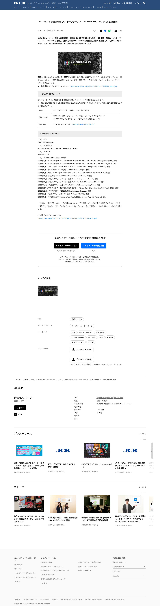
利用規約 (55, 600)
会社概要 (17, 600)
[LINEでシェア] (109, 30)
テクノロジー (24, 7)
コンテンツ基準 (45, 600)
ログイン (137, 3)
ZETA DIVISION (78, 337)
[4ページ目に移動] (144, 439)
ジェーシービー (85, 332)
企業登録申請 (127, 3)
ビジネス (98, 7)
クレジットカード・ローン (82, 326)
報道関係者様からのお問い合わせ (71, 600)
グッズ (90, 342)
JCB (73, 332)
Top (15, 7)
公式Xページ (117, 572)
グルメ (106, 7)
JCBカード (100, 332)
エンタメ (51, 7)
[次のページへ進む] (152, 451)
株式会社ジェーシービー (46, 379)
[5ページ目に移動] (145, 439)
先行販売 (91, 337)
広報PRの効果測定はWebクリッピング (53, 579)
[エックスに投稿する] (101, 30)
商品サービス (77, 319)
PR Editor (44, 583)
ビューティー (61, 7)
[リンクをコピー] (120, 30)
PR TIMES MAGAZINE (48, 575)
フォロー (20, 408)
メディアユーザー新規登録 (93, 246)
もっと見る (142, 434)
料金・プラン (18, 569)
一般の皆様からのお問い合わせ (114, 600)
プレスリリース (29, 379)
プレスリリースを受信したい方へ (24, 573)
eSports (110, 337)
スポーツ (114, 7)
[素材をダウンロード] (116, 30)
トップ (17, 379)
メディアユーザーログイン (66, 246)
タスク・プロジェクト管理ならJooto (89, 562)
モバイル (35, 7)
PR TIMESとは (18, 565)
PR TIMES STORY (46, 562)
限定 (101, 337)
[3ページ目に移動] (143, 439)
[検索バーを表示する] (144, 3)
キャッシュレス (78, 342)
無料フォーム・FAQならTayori (87, 566)
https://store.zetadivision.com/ (83, 124)
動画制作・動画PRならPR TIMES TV (52, 566)
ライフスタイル (86, 7)
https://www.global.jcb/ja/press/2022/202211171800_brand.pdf (94, 86)
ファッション (74, 7)
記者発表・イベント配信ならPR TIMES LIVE (55, 571)
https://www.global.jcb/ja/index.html (110, 398)
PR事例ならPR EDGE (84, 571)
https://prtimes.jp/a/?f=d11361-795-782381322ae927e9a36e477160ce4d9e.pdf (67, 218)
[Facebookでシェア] (105, 30)
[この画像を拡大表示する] (48, 291)
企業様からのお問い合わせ (93, 600)
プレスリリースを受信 (111, 3)
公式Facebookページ (119, 562)
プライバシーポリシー (30, 600)
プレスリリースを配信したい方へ (24, 577)
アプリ (42, 7)
